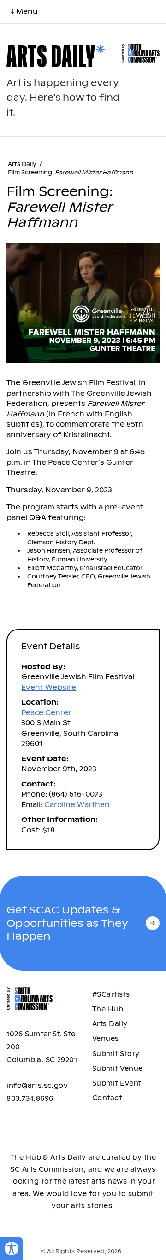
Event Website (48, 687)
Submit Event (117, 1083)
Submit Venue (117, 1068)
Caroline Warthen (77, 804)
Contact (107, 1098)
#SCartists (111, 994)
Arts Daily (22, 164)
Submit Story (116, 1054)
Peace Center (46, 712)
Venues (105, 1039)
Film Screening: (70, 172)
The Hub (107, 1009)
